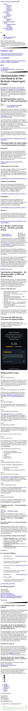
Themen (5, 4)
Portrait (5, 684)
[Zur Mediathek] (4, 35)
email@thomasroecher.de (9, 37)
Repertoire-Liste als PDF (6, 269)
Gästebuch (6, 688)
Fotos (8, 13)
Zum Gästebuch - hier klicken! (8, 583)
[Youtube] (4, 676)
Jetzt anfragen (4, 550)
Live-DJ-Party (7, 16)
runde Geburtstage (14, 476)
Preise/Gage (9, 29)
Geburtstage (9, 395)
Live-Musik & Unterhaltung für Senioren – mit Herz (13, 193)
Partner (8, 20)
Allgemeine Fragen (11, 24)
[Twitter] (4, 681)
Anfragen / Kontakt (8, 28)
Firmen (16, 470)
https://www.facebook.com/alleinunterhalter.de (11, 596)
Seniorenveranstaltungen (16, 396)
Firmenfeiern (16, 395)
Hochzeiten (3, 395)
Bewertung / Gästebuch (9, 21)
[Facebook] (4, 678)
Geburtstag (9, 5)
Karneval (9, 10)
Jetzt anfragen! (12, 665)
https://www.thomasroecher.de (8, 594)
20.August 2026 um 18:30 (21, 556)
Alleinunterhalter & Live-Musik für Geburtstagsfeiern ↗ (14, 178)
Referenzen (9, 19)
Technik (8, 25)
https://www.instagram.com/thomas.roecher (11, 597)
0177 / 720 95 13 (8, 38)
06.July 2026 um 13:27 (22, 574)
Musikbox (20, 518)
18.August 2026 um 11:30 (21, 565)
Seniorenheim (4, 116)
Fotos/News (6, 686)
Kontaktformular (6, 446)
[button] (14, 708)
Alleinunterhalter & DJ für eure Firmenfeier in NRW (13, 207)
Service (5, 23)
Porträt (5, 17)
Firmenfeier (9, 9)
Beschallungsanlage (17, 487)
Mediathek (6, 12)
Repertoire (9, 15)
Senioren (9, 8)
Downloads (9, 27)
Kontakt (11, 653)
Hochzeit (9, 6)
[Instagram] (4, 679)
